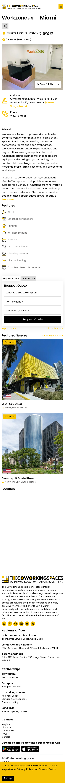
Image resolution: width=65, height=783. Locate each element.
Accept (8, 778)
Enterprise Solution (11, 686)
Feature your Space (52, 335)
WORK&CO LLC (12, 404)
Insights (6, 724)
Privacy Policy (25, 769)
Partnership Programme (14, 711)
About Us (6, 727)
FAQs (4, 733)
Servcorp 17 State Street (18, 478)
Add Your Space (10, 695)
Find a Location (10, 677)
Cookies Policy (47, 769)
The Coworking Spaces (22, 758)
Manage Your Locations (14, 698)
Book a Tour (29, 278)
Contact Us (8, 730)
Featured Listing (10, 702)
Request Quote (11, 278)
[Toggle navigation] (60, 6)
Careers (6, 736)
